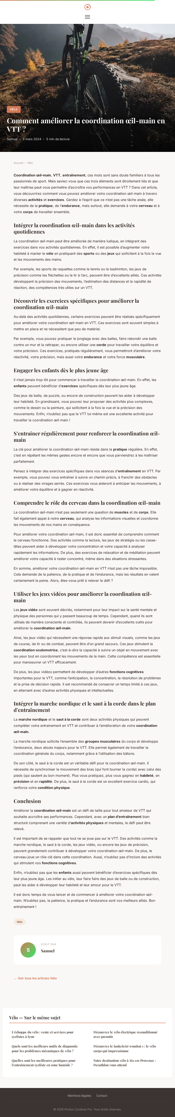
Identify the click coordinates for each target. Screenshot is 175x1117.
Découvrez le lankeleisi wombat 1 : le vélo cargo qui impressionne (124, 1048)
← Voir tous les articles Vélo (35, 978)
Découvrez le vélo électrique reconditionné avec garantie (125, 1034)
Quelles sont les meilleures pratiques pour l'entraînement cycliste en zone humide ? (44, 1062)
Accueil (18, 162)
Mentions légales (79, 1095)
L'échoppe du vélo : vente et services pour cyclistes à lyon (43, 1034)
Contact (101, 1095)
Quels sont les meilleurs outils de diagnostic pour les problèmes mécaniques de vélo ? (45, 1048)
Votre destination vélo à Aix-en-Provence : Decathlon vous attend (124, 1062)
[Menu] (87, 16)
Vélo (14, 109)
